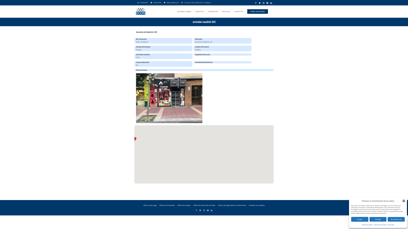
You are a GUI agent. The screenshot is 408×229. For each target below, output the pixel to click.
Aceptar (359, 219)
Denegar (378, 219)
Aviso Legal (390, 225)
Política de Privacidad (380, 225)
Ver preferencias (396, 219)
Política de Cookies (367, 225)
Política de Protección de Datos (204, 205)
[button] (404, 201)
